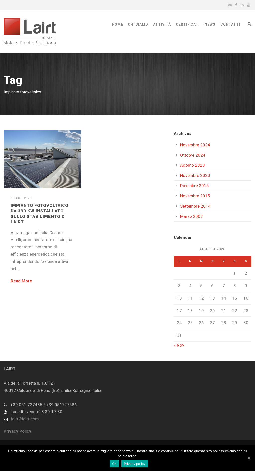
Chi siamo (138, 24)
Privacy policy (135, 464)
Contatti (230, 24)
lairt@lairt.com (25, 418)
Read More (21, 280)
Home (117, 24)
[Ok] (248, 457)
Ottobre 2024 (192, 155)
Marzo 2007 (191, 216)
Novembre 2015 (195, 195)
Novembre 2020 (195, 175)
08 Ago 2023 (21, 198)
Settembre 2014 (195, 206)
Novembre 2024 (195, 144)
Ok (114, 464)
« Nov (179, 345)
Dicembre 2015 (194, 185)
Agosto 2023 (192, 165)
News (210, 24)
